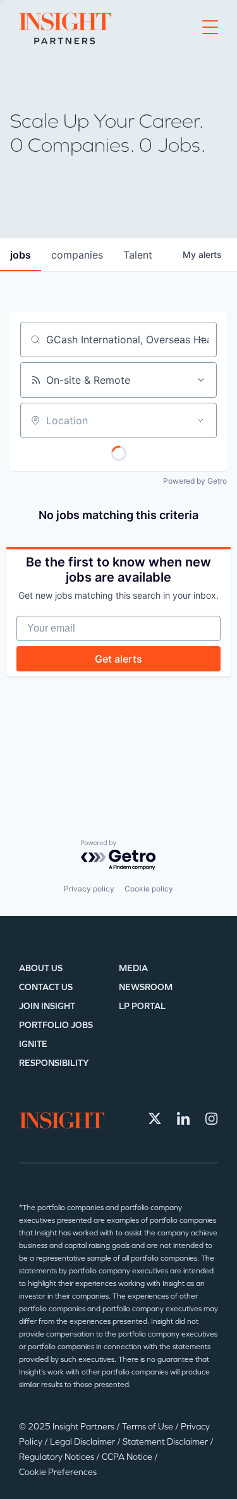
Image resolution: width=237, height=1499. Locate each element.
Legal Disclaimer (83, 1441)
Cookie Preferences (58, 1472)
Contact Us (46, 987)
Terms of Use (148, 1426)
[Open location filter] (200, 420)
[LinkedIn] (183, 1118)
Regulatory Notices (57, 1457)
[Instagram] (211, 1118)
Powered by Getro (195, 481)
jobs (20, 254)
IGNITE (33, 1044)
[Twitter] (155, 1118)
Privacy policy (89, 888)
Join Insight (47, 1006)
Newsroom (146, 987)
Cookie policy (149, 888)
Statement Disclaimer (166, 1441)
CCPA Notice (128, 1457)
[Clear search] (200, 339)
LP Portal (142, 1006)
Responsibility (54, 1063)
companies (77, 254)
